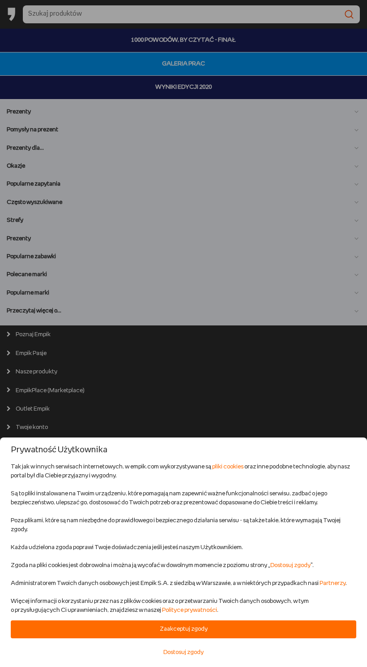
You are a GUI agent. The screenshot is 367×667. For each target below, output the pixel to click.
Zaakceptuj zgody (184, 629)
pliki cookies (227, 467)
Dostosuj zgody (290, 565)
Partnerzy (333, 583)
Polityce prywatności (189, 610)
